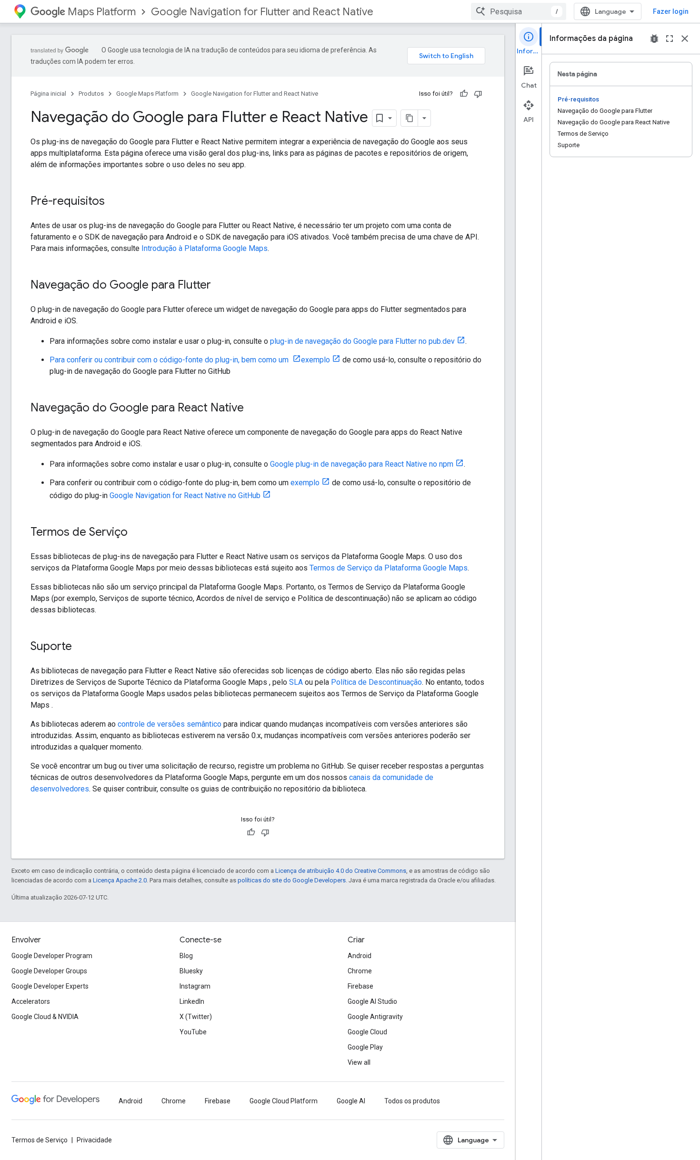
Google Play (365, 1047)
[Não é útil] (478, 94)
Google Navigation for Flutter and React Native (262, 11)
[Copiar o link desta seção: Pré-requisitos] (114, 202)
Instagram (195, 986)
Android (359, 956)
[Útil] (464, 94)
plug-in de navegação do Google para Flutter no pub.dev (362, 341)
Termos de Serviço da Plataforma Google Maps (389, 567)
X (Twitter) (196, 1016)
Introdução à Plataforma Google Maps (204, 248)
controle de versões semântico (169, 724)
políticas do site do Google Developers (292, 880)
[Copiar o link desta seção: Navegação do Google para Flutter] (220, 285)
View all (359, 1062)
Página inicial (48, 93)
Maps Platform (102, 11)
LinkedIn (192, 1001)
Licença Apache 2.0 (120, 880)
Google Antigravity (375, 1016)
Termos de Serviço (39, 1140)
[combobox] (518, 11)
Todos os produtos (412, 1101)
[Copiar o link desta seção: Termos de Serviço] (137, 533)
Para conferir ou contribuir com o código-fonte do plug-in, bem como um (170, 359)
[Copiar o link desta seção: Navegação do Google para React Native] (253, 408)
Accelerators (30, 1001)
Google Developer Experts (50, 986)
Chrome (360, 971)
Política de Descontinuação (376, 682)
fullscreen (669, 38)
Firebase (360, 986)
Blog (186, 956)
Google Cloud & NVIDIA (45, 1016)
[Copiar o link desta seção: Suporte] (81, 647)
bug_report (654, 38)
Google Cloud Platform (284, 1101)
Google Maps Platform (147, 93)
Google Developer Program (51, 956)
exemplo (315, 359)
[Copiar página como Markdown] (409, 118)
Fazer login (671, 11)
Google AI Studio (372, 1001)
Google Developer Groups (49, 971)
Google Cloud (367, 1032)
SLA (296, 682)
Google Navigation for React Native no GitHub (185, 495)
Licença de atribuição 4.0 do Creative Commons (340, 870)
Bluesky (191, 971)
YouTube (193, 1032)
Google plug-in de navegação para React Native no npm (361, 464)
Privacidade (94, 1140)
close (684, 38)
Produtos (91, 93)
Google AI (351, 1101)
